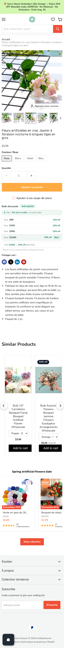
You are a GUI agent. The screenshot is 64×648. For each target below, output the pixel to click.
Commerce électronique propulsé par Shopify (32, 641)
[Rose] (7, 162)
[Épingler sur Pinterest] (23, 262)
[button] (6, 118)
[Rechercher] (57, 29)
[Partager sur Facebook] (4, 262)
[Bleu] (41, 162)
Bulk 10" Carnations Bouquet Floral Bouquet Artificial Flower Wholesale (18, 416)
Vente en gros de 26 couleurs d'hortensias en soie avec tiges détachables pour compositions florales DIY (17, 512)
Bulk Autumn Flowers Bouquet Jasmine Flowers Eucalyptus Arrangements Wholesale (49, 418)
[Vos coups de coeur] (53, 19)
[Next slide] (60, 118)
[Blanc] (18, 162)
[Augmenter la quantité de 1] (31, 175)
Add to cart (20, 448)
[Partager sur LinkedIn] (17, 262)
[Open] (8, 639)
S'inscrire (52, 605)
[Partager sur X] (10, 262)
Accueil (6, 39)
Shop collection (32, 541)
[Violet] (30, 162)
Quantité (6, 168)
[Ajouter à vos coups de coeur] (29, 483)
